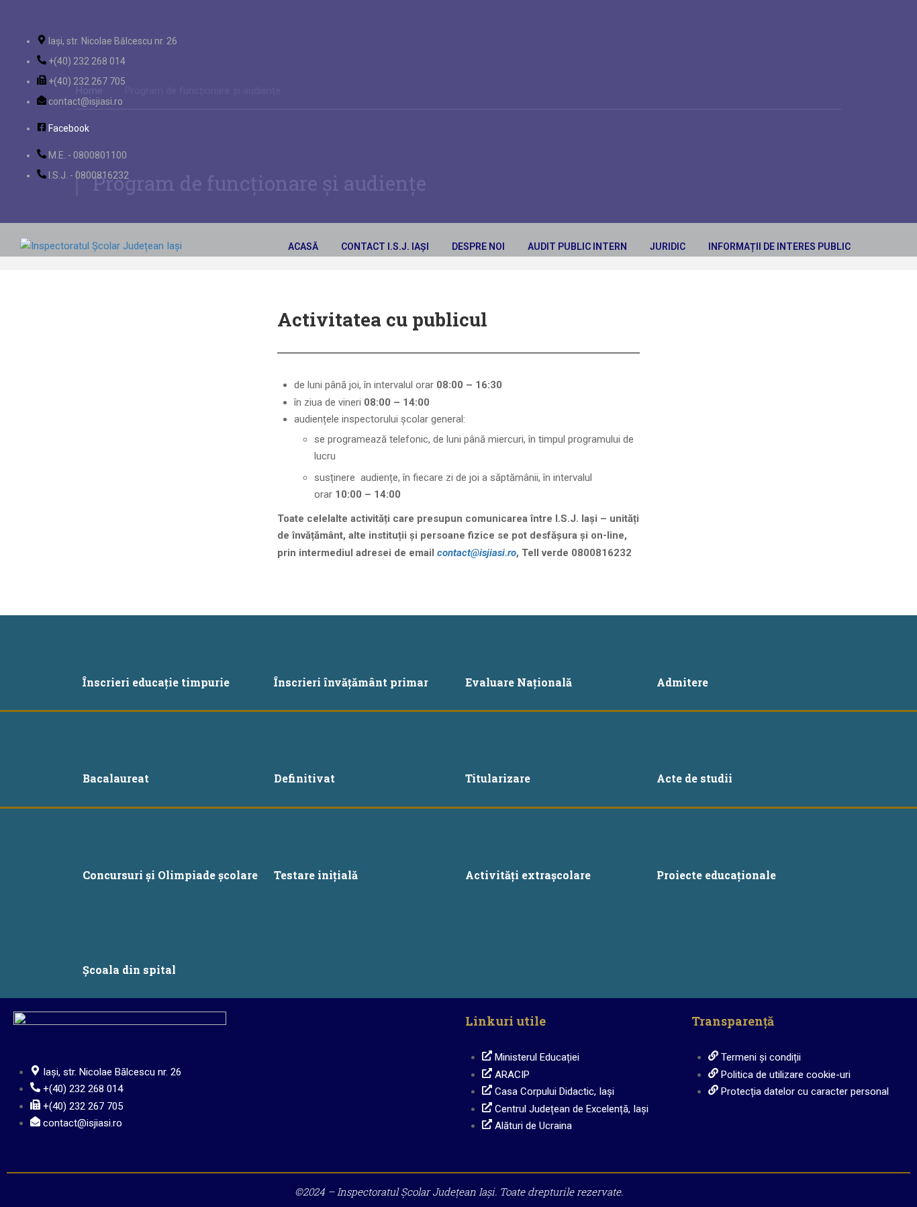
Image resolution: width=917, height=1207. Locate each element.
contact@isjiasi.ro (476, 553)
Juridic (667, 246)
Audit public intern (577, 246)
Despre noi (478, 246)
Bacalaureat (116, 778)
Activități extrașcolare (528, 875)
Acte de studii (694, 778)
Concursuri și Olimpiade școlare (170, 875)
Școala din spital (129, 970)
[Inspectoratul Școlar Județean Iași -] (121, 246)
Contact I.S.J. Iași (385, 246)
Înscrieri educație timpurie (156, 682)
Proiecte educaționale (716, 875)
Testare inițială (316, 875)
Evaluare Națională (518, 682)
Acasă (303, 246)
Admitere (682, 682)
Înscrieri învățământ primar (351, 682)
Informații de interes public (779, 246)
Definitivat (304, 778)
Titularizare (497, 778)
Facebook (68, 128)
